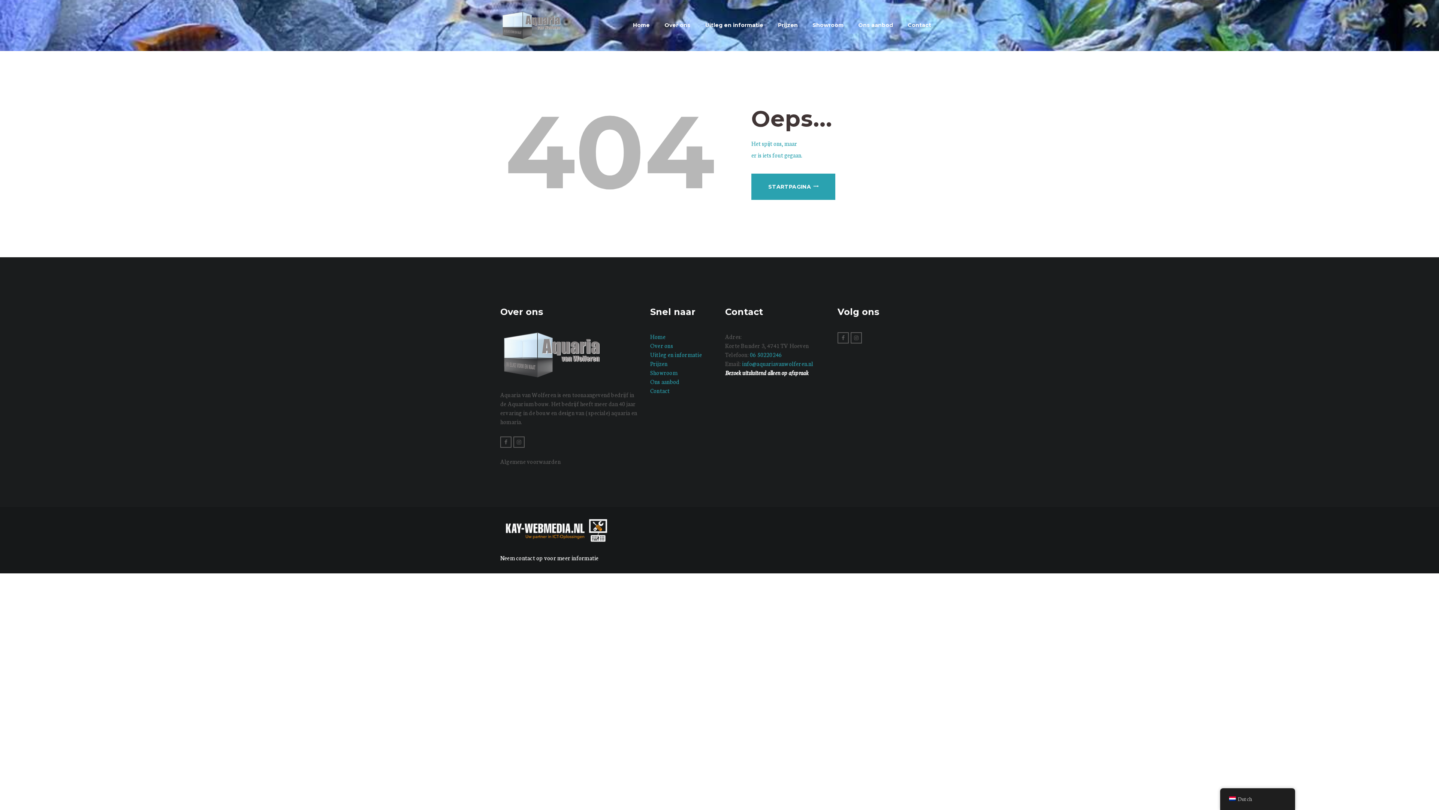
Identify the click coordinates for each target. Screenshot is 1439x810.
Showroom (664, 372)
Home (658, 336)
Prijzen (659, 364)
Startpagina (789, 186)
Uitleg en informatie (676, 354)
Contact (660, 390)
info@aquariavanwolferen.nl (777, 364)
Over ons (661, 346)
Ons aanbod (664, 382)
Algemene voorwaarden (530, 461)
